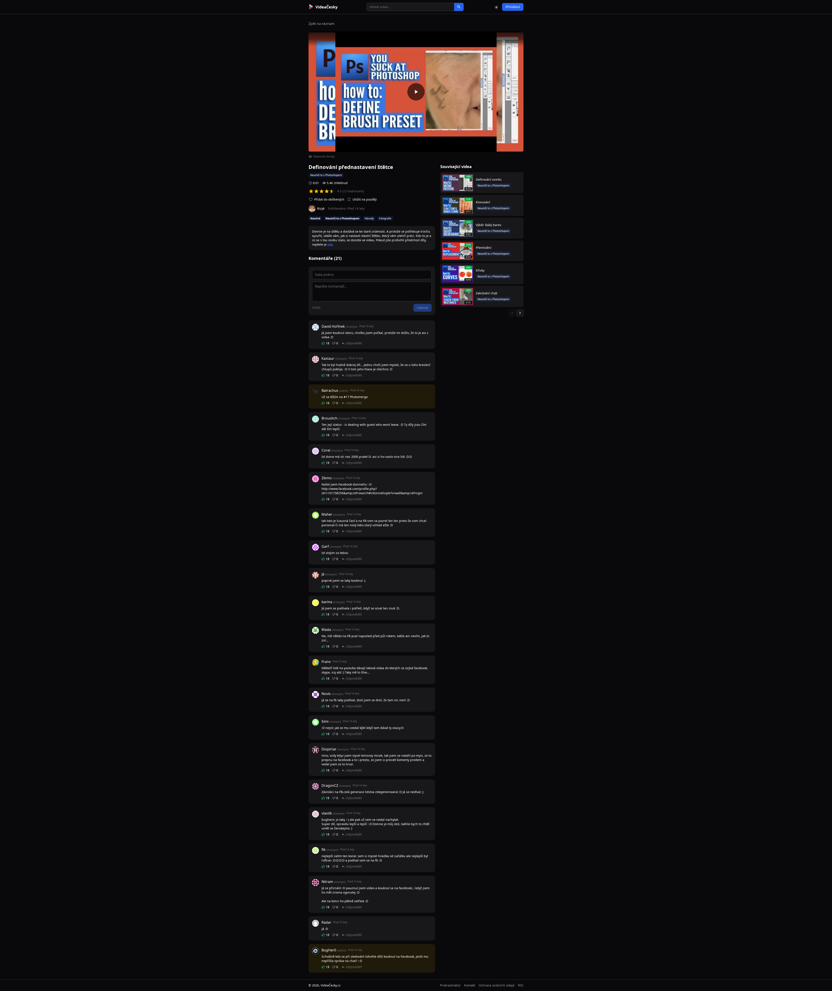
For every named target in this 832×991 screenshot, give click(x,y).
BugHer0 (329, 950)
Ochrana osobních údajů (497, 985)
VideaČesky (326, 7)
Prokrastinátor (450, 985)
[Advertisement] (284, 79)
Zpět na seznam (322, 23)
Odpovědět (354, 343)
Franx (326, 661)
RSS (520, 985)
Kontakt (469, 985)
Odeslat (422, 308)
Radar (326, 922)
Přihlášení (512, 7)
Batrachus (330, 390)
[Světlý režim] (496, 7)
